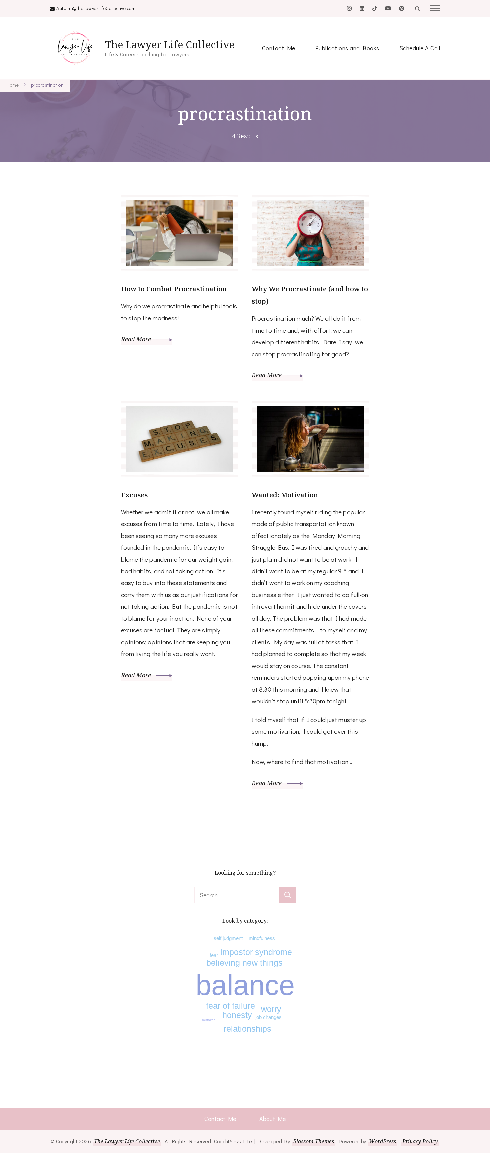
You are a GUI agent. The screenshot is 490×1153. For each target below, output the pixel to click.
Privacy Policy (420, 1141)
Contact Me (278, 48)
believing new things (244, 962)
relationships (247, 1028)
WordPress (382, 1141)
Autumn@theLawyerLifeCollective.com (95, 8)
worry (271, 1009)
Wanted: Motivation (285, 494)
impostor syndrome (256, 952)
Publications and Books (347, 48)
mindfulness (262, 938)
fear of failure (230, 1005)
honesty (237, 1015)
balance (245, 985)
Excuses (134, 494)
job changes (268, 1017)
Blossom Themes (313, 1141)
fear (214, 955)
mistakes (208, 1020)
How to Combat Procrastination (174, 288)
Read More (137, 339)
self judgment (228, 938)
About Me (272, 1119)
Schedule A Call (419, 48)
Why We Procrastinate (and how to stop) (310, 295)
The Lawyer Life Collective (169, 44)
